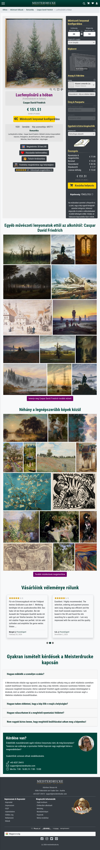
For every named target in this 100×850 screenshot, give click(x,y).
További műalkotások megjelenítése (50, 574)
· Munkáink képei (42, 812)
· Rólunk (7, 821)
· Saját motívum (41, 802)
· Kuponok (39, 815)
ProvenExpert (18, 632)
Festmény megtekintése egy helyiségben (36, 165)
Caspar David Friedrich (45, 10)
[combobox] (82, 42)
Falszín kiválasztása (35, 158)
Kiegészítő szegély (74, 39)
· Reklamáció (9, 818)
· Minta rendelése (42, 818)
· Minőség (39, 808)
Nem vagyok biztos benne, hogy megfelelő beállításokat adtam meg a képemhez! (46, 721)
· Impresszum (9, 805)
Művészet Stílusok (16, 10)
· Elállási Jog (8, 815)
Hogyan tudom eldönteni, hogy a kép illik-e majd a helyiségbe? (37, 703)
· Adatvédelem (9, 812)
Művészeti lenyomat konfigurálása (36, 119)
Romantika (30, 10)
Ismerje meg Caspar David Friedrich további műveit (50, 398)
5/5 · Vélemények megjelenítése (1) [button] (39, 170)
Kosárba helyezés (83, 185)
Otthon (5, 10)
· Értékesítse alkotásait (44, 805)
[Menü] (3, 3)
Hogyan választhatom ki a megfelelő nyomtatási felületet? (35, 712)
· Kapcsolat (8, 802)
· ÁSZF (6, 808)
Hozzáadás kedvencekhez (35, 152)
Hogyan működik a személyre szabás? (25, 674)
